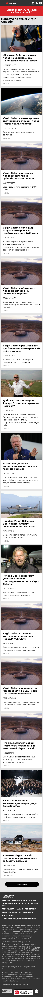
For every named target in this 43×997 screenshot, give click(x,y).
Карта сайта (8, 915)
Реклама (6, 900)
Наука (6, 83)
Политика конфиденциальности (15, 985)
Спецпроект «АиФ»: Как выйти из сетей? (22, 11)
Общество (8, 875)
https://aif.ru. (13, 981)
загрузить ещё (22, 884)
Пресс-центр (8, 909)
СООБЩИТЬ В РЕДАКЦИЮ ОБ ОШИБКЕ (19, 919)
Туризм (6, 138)
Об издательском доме (24, 900)
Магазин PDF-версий (26, 909)
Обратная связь (9, 912)
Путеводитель (26, 912)
